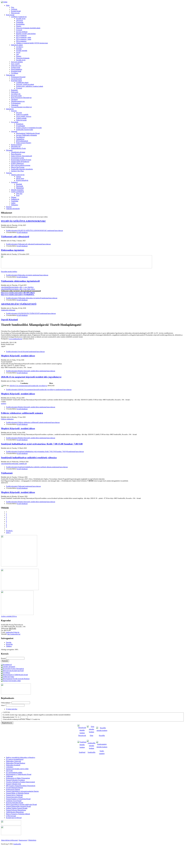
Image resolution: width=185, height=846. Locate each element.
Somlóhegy (14, 182)
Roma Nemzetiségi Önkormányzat (21, 97)
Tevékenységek (15, 67)
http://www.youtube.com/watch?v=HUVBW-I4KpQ (18, 293)
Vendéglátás (14, 201)
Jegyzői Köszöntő (16, 79)
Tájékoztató (7, 473)
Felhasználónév (6, 703)
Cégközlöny (9, 767)
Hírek (7, 5)
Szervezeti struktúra (17, 62)
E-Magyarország (11, 816)
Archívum (14, 9)
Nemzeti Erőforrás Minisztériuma (16, 810)
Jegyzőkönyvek (15, 94)
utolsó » (8, 532)
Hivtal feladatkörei (16, 69)
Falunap (18, 176)
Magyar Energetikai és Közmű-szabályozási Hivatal (21, 804)
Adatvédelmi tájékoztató (9, 840)
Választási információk (13, 208)
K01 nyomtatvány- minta (23, 37)
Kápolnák (19, 184)
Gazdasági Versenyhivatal (13, 801)
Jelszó (3, 705)
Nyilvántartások (16, 103)
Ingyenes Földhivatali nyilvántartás (26, 135)
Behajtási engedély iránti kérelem (26, 33)
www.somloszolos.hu (15, 339)
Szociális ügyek (20, 18)
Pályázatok (9, 150)
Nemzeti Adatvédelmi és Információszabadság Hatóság (22, 791)
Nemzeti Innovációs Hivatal (14, 797)
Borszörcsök (82, 735)
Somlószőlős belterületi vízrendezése (22, 169)
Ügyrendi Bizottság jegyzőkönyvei (21, 107)
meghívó (3, 403)
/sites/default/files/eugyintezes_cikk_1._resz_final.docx (17, 287)
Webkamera (14, 205)
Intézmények (10, 109)
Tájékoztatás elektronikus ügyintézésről (20, 281)
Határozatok (14, 92)
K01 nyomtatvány (21, 35)
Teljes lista (19, 193)
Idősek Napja (20, 178)
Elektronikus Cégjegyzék (13, 761)
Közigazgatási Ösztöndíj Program (21, 160)
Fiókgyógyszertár (21, 120)
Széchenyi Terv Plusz (17, 171)
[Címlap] (4, 2)
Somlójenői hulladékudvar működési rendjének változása (29, 457)
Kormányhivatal (16, 11)
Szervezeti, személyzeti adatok (25, 84)
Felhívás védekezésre (7, 419)
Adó (17, 54)
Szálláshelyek (15, 199)
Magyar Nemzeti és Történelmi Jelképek (18, 814)
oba (92, 735)
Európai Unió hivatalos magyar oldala (17, 769)
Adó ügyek (19, 20)
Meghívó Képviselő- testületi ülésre (18, 355)
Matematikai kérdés (9, 717)
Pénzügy (18, 26)
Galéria (13, 203)
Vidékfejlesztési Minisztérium (15, 812)
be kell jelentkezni (22, 232)
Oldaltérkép (32, 840)
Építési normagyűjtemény (23, 143)
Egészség (14, 111)
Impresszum (23, 840)
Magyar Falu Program (17, 167)
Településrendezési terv (18, 101)
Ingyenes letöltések (21, 32)
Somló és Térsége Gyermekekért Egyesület (29, 128)
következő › (9, 531)
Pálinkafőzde (20, 188)
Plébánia (13, 197)
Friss (12, 7)
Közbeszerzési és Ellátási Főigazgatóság (18, 778)
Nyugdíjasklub (20, 126)
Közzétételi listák (16, 71)
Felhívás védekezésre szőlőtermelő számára (22, 413)
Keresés (3, 658)
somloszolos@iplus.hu (12, 632)
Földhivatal (9, 776)
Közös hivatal (10, 15)
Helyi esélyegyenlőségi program (20, 165)
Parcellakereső (20, 137)
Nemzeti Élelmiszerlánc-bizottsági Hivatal (18, 806)
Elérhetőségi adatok (17, 45)
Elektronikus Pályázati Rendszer (15, 763)
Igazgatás (19, 49)
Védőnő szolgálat (21, 118)
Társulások (14, 99)
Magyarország (15, 13)
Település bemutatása (17, 190)
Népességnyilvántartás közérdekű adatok (28, 28)
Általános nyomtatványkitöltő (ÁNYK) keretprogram (32, 43)
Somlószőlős (91, 752)
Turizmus (9, 173)
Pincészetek (19, 186)
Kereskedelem (20, 24)
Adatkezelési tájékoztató (8, 310)
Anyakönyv (19, 47)
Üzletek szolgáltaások (17, 192)
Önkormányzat (10, 75)
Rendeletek (14, 90)
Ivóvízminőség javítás (17, 158)
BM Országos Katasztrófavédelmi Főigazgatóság (20, 786)
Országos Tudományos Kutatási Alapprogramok (20, 782)
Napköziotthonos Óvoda (18, 148)
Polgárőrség (19, 124)
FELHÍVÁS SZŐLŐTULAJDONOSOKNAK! (23, 221)
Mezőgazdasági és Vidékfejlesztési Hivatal (18, 774)
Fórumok (9, 207)
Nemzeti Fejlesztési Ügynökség (15, 780)
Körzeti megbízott (16, 144)
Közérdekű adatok (16, 81)
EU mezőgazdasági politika (14, 772)
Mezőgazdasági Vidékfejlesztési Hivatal (28, 133)
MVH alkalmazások (22, 141)
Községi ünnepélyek (22, 180)
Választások (14, 105)
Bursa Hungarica (16, 154)
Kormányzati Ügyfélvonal (14, 818)
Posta (17, 195)
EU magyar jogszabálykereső (14, 759)
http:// (9, 634)
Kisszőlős (102, 735)
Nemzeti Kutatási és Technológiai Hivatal (18, 799)
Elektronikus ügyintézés (12, 250)
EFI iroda (19, 113)
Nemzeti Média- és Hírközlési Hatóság (17, 793)
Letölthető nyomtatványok (19, 17)
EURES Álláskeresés (17, 163)
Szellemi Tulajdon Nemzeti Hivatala (16, 808)
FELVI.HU (9, 770)
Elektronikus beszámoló (13, 765)
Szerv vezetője (15, 64)
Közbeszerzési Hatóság (13, 789)
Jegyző (18, 52)
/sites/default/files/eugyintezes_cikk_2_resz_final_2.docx (18, 289)
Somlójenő (82, 752)
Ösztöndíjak (19, 22)
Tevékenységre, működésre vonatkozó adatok (29, 86)
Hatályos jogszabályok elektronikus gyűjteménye (20, 757)
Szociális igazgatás (21, 50)
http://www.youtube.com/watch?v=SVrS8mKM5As (17, 295)
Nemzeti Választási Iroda (13, 784)
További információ (34, 230)
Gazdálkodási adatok (22, 82)
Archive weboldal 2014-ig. (9, 616)
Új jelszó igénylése (11, 709)
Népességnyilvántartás (22, 58)
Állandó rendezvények (17, 175)
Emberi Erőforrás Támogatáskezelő (21, 156)
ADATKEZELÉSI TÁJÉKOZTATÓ (18, 304)
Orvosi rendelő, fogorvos (23, 116)
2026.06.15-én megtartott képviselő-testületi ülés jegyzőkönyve (31, 377)
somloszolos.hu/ (15, 634)
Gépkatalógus (20, 139)
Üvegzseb (19, 30)
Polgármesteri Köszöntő (18, 77)
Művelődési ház (16, 146)
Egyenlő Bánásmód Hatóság (14, 787)
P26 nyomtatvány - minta (23, 39)
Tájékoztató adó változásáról (15, 236)
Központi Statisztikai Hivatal (14, 802)
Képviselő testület (16, 96)
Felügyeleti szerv (16, 65)
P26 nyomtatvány (21, 41)
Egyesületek (14, 122)
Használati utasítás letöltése (9, 271)
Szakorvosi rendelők (22, 114)
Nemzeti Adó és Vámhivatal (14, 795)
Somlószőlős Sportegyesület (24, 129)
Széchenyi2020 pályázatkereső (20, 161)
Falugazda (14, 131)
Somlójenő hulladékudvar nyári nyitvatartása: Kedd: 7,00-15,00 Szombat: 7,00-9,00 (42, 444)
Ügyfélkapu (14, 73)
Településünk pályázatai (18, 152)
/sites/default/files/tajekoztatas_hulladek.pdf (14, 463)
